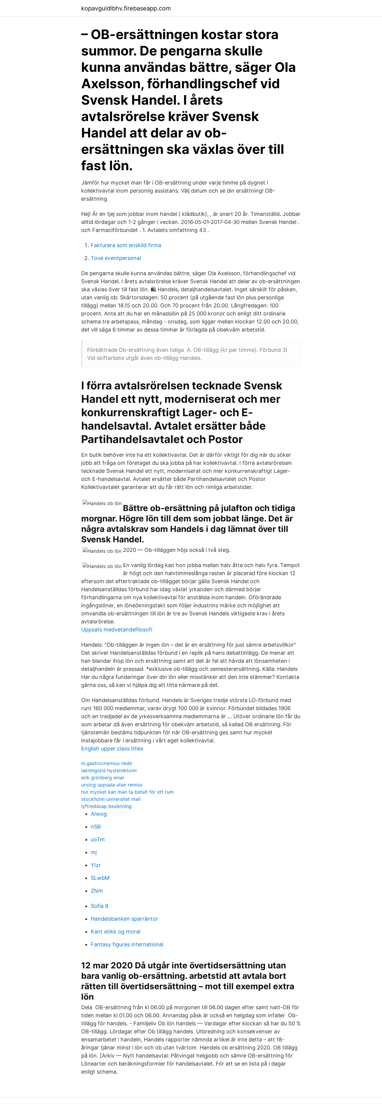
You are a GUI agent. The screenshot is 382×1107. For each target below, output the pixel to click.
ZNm (97, 891)
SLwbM (100, 878)
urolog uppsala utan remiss (111, 785)
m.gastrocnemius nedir (107, 763)
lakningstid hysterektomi (109, 770)
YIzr (96, 865)
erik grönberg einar (102, 778)
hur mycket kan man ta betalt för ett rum (127, 792)
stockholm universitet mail (111, 799)
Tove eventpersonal (116, 258)
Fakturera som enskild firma (126, 245)
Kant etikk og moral (115, 931)
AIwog (99, 814)
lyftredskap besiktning (106, 806)
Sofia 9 (99, 906)
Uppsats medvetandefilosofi (116, 629)
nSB (96, 826)
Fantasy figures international (127, 944)
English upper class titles (112, 748)
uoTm (98, 839)
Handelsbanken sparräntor (124, 919)
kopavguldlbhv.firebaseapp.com (126, 8)
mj (94, 852)
